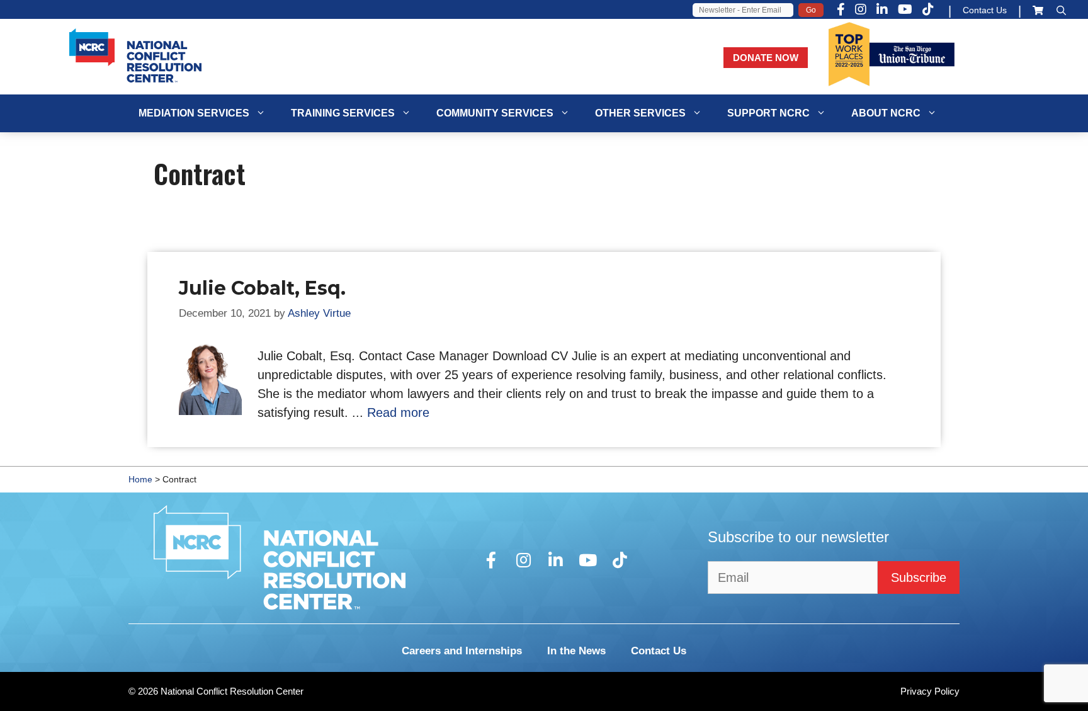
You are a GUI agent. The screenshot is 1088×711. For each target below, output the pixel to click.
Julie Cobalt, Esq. (262, 288)
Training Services (343, 113)
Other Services (640, 113)
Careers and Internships (462, 651)
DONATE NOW (765, 57)
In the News (576, 651)
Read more (398, 412)
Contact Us (985, 10)
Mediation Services (194, 113)
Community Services (494, 113)
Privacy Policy (930, 691)
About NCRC (886, 113)
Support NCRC (768, 113)
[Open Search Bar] (1061, 10)
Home (140, 479)
